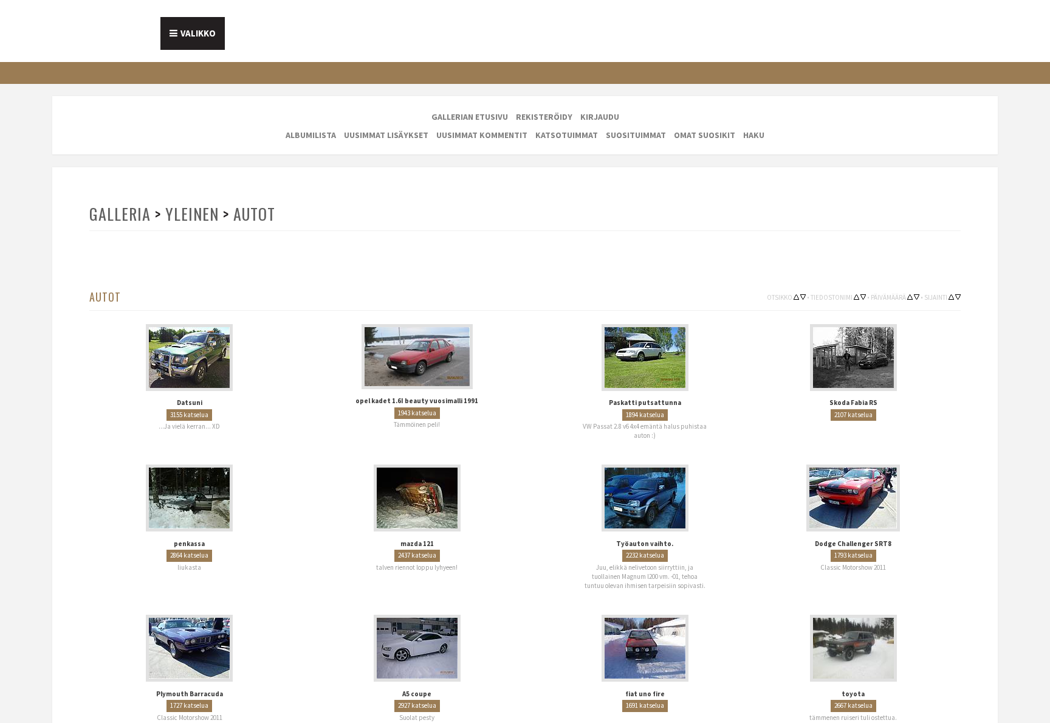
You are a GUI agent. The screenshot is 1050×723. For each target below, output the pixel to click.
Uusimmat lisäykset (386, 135)
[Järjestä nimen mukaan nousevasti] (856, 296)
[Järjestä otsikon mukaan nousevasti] (796, 296)
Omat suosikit (704, 135)
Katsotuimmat (566, 135)
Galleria (119, 213)
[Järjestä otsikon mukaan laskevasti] (803, 296)
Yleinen (191, 213)
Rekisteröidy (544, 116)
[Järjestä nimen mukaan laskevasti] (863, 296)
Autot (252, 213)
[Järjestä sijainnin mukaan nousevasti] (951, 296)
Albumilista (311, 135)
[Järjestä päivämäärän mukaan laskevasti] (916, 296)
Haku (753, 135)
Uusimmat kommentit (481, 135)
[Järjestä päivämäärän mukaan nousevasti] (910, 296)
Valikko (198, 33)
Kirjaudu (599, 116)
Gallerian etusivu (469, 116)
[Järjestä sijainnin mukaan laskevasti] (958, 296)
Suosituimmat (636, 135)
